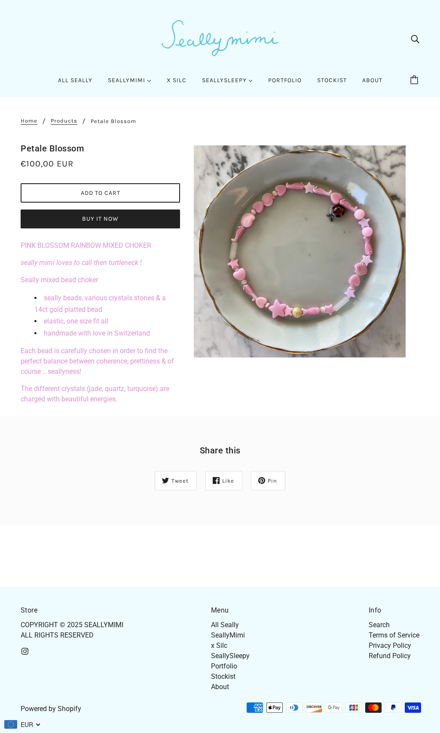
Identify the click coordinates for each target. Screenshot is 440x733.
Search (379, 625)
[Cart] (415, 80)
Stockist (223, 676)
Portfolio (224, 666)
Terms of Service (394, 635)
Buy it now (100, 218)
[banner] (220, 38)
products (64, 121)
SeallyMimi (228, 635)
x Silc (219, 645)
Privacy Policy (390, 645)
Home (29, 121)
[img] (415, 38)
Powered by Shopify (51, 709)
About (220, 687)
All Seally (225, 625)
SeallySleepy (230, 656)
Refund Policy (390, 656)
